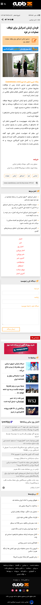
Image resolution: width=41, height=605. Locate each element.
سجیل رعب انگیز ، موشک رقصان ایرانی (25, 164)
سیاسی (24, 565)
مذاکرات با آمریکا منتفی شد (28, 506)
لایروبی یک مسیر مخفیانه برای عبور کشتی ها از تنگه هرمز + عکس (20, 550)
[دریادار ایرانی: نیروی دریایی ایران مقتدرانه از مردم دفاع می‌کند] (32, 366)
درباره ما (16, 580)
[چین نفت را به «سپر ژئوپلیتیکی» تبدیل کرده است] (32, 400)
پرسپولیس (20, 262)
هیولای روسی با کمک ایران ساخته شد (24, 500)
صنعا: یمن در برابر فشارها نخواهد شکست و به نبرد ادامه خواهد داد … (13, 389)
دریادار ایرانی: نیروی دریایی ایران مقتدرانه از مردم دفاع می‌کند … (14, 367)
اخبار (20, 239)
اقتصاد (17, 565)
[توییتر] (8, 20)
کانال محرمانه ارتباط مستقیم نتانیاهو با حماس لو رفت (21, 536)
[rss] (27, 590)
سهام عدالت (20, 269)
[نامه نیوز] (22, 4)
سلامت (28, 568)
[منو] (2, 4)
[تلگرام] (5, 20)
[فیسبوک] (6, 20)
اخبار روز (20, 246)
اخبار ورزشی (20, 250)
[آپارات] (12, 590)
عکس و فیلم (19, 568)
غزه (29, 176)
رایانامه (36, 297)
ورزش (35, 568)
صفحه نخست (34, 565)
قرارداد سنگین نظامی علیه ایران (27, 517)
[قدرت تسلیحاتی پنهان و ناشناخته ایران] (32, 378)
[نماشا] (16, 590)
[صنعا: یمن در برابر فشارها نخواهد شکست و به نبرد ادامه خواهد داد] (32, 388)
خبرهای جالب (8, 568)
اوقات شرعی (21, 574)
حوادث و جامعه (8, 565)
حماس (35, 176)
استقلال (20, 265)
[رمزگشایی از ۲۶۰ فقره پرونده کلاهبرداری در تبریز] (32, 411)
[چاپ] (10, 20)
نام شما (36, 288)
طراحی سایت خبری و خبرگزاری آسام (18, 602)
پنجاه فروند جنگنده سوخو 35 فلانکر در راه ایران (22, 168)
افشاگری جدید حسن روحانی (27, 543)
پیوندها (9, 571)
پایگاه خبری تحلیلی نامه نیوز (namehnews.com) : (21, 82)
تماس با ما (24, 580)
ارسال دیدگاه (11, 329)
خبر (20, 242)
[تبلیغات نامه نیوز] (20, 49)
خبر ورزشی (20, 254)
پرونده (16, 571)
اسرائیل (22, 176)
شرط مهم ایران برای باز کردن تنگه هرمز (24, 529)
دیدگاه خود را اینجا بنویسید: (30, 306)
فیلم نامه (24, 571)
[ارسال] (12, 20)
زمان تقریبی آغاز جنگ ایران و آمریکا (25, 557)
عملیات (7, 176)
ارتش (14, 176)
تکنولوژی (32, 571)
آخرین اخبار (20, 273)
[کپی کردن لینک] (36, 183)
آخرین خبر (20, 258)
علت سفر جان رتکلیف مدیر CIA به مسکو (23, 523)
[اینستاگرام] (24, 590)
